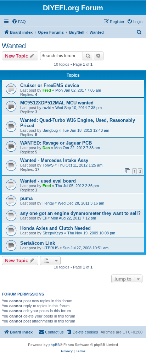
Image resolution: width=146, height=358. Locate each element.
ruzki (47, 107)
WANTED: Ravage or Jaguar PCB (56, 143)
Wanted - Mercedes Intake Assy (54, 160)
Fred (47, 90)
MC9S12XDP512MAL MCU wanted (57, 102)
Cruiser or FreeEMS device (49, 85)
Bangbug (50, 130)
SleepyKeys (53, 233)
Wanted (14, 46)
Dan (46, 148)
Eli (44, 218)
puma (26, 198)
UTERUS (50, 248)
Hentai (48, 203)
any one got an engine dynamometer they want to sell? (80, 213)
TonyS (48, 165)
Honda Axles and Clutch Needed (55, 228)
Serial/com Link (37, 243)
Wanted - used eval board (48, 181)
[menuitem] (19, 21)
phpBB (54, 345)
